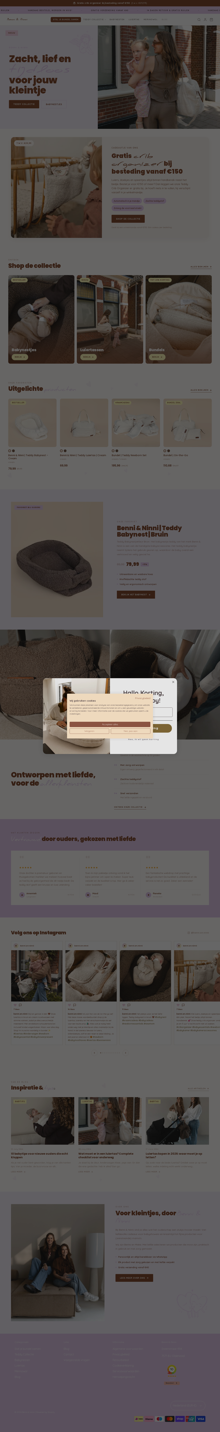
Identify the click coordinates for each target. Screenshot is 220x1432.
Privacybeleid (142, 697)
